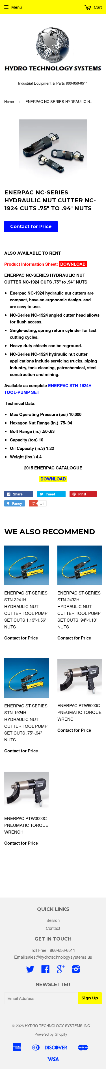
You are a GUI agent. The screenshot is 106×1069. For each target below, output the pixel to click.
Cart (97, 7)
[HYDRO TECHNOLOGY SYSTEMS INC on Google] (61, 971)
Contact (53, 928)
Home (9, 101)
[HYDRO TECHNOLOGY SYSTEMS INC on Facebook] (45, 971)
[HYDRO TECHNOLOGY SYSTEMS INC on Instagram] (76, 971)
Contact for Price (31, 226)
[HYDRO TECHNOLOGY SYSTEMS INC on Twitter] (30, 971)
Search (53, 920)
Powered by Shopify (50, 1034)
